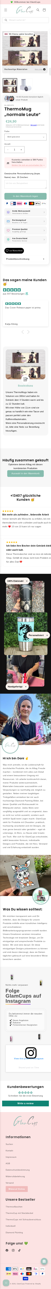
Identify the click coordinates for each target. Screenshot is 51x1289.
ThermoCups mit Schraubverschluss (23, 1219)
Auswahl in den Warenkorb (25, 473)
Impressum (11, 1157)
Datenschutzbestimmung (18, 1170)
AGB (8, 1163)
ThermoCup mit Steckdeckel (19, 1213)
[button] (6, 10)
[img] (27, 290)
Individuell (11, 1226)
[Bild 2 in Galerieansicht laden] (25, 85)
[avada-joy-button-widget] (44, 1261)
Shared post (24, 1067)
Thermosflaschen (14, 1207)
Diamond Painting (14, 1232)
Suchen (9, 1144)
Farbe (6, 131)
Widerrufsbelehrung (15, 1176)
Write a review (25, 1103)
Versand (33, 125)
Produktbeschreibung (17, 259)
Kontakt (9, 1150)
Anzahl (7, 144)
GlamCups (21, 1284)
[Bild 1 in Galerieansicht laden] (10, 85)
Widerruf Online (16, 1189)
